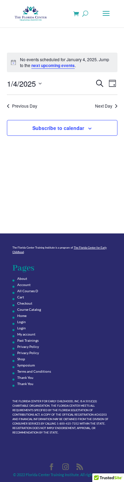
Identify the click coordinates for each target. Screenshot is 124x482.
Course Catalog (29, 309)
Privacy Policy (28, 346)
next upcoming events (53, 65)
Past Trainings (28, 340)
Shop (21, 359)
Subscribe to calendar (58, 127)
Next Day (103, 106)
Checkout (24, 303)
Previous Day (24, 106)
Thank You (25, 377)
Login (21, 322)
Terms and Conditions (34, 371)
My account (26, 334)
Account (24, 285)
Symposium (26, 365)
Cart (20, 297)
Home (22, 316)
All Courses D (27, 291)
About (22, 278)
